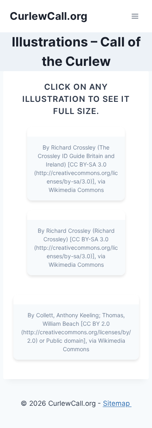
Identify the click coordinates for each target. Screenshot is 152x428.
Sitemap (117, 403)
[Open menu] (134, 16)
